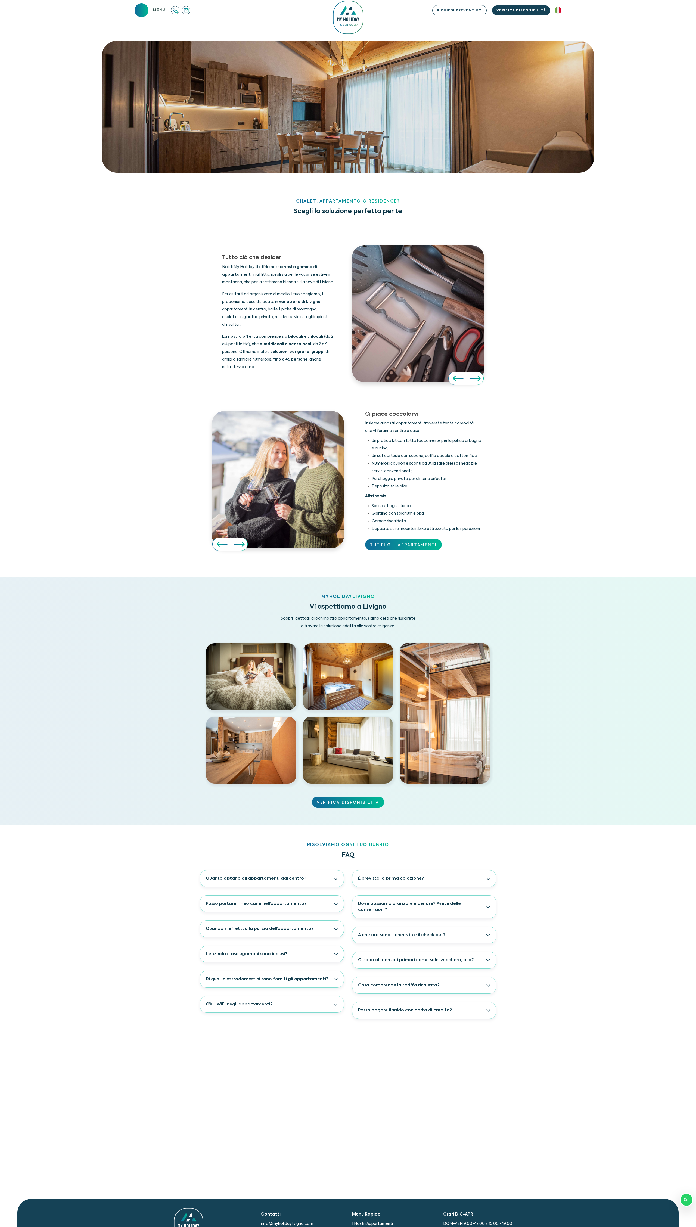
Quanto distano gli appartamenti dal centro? (256, 878)
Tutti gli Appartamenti (403, 545)
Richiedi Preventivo (459, 10)
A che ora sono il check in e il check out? (402, 935)
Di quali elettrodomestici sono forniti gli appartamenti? (267, 979)
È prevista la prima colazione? (391, 878)
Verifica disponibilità (521, 10)
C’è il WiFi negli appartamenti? (239, 1004)
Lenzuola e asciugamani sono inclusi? (246, 954)
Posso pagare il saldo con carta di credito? (405, 1010)
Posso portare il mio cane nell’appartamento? (256, 904)
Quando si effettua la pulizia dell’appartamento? (260, 929)
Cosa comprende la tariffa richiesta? (399, 985)
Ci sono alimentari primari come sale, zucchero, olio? (416, 960)
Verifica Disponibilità (348, 802)
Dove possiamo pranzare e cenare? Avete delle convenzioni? (409, 907)
